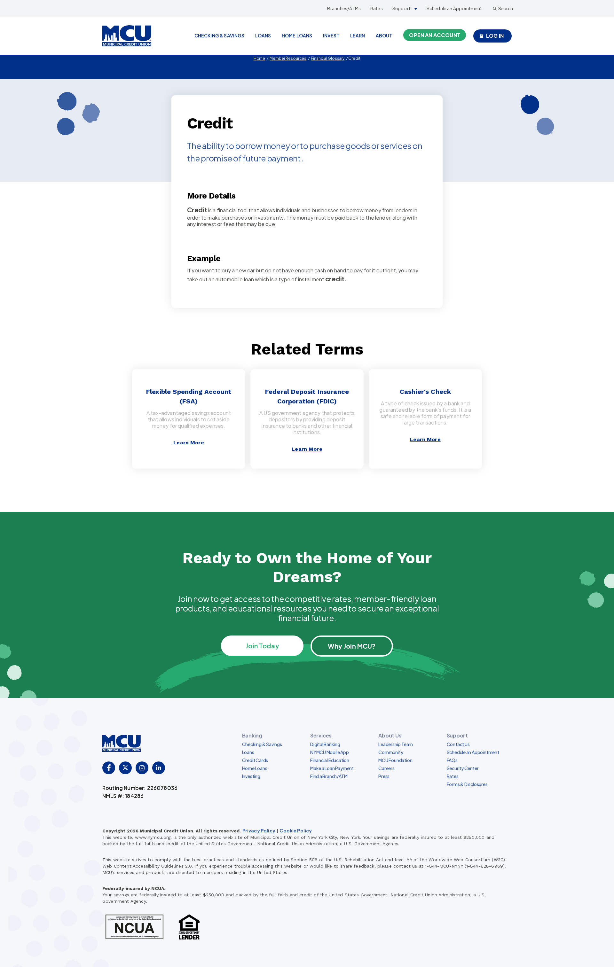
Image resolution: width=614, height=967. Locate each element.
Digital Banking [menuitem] (325, 744)
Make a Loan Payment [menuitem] (332, 768)
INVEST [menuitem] (331, 35)
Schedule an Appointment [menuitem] (473, 752)
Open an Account (434, 35)
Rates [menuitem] (453, 776)
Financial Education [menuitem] (329, 760)
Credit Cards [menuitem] (255, 760)
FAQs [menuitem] (452, 760)
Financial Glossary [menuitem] (327, 58)
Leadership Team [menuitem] (395, 744)
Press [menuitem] (384, 776)
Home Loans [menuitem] (254, 768)
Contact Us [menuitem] (458, 744)
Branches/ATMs (344, 8)
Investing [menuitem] (251, 776)
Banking (252, 735)
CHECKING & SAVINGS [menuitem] (219, 35)
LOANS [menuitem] (263, 35)
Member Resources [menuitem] (288, 58)
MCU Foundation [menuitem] (395, 760)
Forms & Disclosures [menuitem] (467, 784)
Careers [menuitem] (386, 768)
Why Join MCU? (351, 646)
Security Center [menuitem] (463, 768)
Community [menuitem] (390, 752)
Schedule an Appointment (454, 8)
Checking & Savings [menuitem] (262, 744)
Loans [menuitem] (248, 752)
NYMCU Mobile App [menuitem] (329, 752)
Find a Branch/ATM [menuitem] (328, 776)
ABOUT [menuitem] (384, 35)
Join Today (262, 646)
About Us (389, 735)
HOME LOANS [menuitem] (297, 35)
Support (401, 8)
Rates (376, 8)
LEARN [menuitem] (357, 35)
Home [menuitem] (259, 58)
